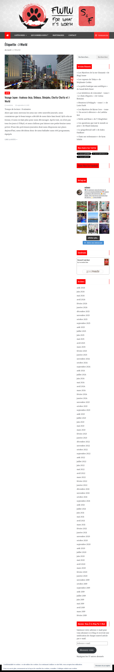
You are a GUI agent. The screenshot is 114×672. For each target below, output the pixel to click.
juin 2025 (80, 335)
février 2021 (82, 529)
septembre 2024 (83, 367)
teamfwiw (9, 105)
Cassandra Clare (83, 262)
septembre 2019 (83, 588)
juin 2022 (80, 465)
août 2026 (81, 288)
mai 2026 (80, 296)
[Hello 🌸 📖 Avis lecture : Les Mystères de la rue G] (93, 206)
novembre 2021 (83, 493)
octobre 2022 (82, 450)
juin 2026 (80, 292)
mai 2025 (80, 339)
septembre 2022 (83, 454)
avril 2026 (81, 300)
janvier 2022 (82, 485)
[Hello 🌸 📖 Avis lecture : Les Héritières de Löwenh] (93, 229)
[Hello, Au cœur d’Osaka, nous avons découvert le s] (104, 229)
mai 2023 (80, 426)
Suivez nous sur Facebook (88, 165)
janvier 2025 (82, 355)
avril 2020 (81, 564)
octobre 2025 (82, 319)
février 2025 (82, 351)
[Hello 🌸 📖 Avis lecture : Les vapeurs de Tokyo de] (104, 206)
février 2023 (82, 434)
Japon (7, 93)
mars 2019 (81, 611)
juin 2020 (81, 556)
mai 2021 (80, 517)
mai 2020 (81, 560)
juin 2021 (80, 513)
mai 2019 (80, 604)
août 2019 (81, 592)
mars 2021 (81, 525)
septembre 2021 (83, 501)
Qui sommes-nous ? (39, 35)
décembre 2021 (83, 489)
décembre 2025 (83, 311)
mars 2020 (81, 568)
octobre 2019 (82, 584)
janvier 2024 (82, 398)
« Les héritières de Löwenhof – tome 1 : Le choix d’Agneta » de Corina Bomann (93, 96)
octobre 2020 (82, 540)
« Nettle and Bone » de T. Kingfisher (92, 119)
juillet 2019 (81, 596)
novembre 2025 (83, 315)
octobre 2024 (82, 363)
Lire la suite (10, 139)
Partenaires (58, 35)
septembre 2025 (83, 323)
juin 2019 (80, 600)
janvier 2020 (82, 576)
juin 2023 (80, 422)
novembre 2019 (83, 580)
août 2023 (81, 414)
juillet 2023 (81, 418)
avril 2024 (81, 386)
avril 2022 (81, 473)
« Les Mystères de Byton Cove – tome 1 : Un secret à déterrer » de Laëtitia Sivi (92, 112)
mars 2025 (81, 347)
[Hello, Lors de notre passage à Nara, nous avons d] (82, 229)
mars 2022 (81, 477)
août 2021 (81, 505)
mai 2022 (80, 469)
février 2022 (82, 481)
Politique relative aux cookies (67, 668)
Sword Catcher (83, 260)
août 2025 (81, 327)
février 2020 (82, 572)
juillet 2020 (81, 552)
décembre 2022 (83, 442)
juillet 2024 (81, 375)
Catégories (19, 35)
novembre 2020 (83, 536)
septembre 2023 (83, 410)
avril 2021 (81, 521)
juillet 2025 (81, 331)
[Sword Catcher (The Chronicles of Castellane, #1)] (106, 262)
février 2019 (82, 615)
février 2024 (82, 394)
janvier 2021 (82, 533)
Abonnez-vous (87, 650)
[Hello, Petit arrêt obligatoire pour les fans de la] (82, 217)
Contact (72, 35)
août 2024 (81, 371)
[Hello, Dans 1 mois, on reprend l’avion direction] (93, 217)
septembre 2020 (84, 544)
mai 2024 (80, 382)
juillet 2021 (81, 509)
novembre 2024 (83, 359)
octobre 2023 (82, 406)
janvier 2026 (82, 307)
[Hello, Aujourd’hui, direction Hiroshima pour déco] (82, 206)
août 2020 (81, 548)
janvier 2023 (82, 438)
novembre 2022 (83, 446)
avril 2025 (81, 343)
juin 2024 (80, 378)
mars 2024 (81, 390)
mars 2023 (81, 430)
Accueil (8, 50)
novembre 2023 (83, 402)
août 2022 (81, 457)
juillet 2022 (81, 461)
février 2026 (82, 304)
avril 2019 (81, 607)
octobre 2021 (82, 497)
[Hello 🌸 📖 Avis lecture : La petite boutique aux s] (104, 217)
